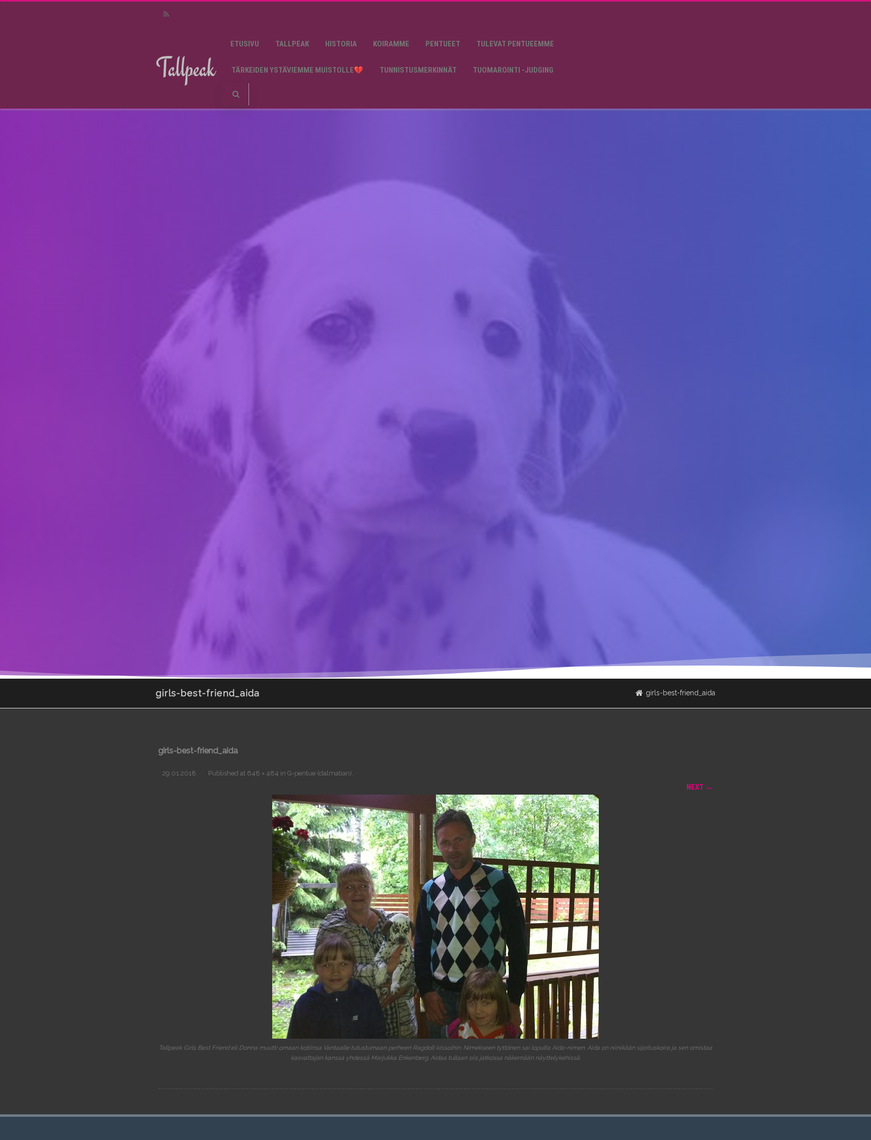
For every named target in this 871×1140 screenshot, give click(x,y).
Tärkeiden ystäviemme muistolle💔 (297, 70)
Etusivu (244, 43)
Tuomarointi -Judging (513, 70)
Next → (700, 787)
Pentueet (442, 43)
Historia (341, 43)
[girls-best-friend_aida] (435, 917)
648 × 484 (263, 773)
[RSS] (166, 14)
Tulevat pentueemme (515, 43)
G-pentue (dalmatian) (319, 773)
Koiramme (391, 43)
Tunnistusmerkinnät (418, 70)
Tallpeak (186, 68)
